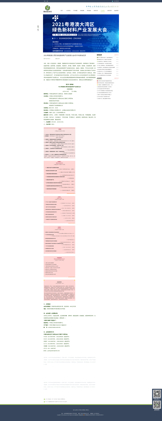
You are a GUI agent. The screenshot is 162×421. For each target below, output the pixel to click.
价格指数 (82, 10)
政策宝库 (96, 10)
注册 (47, 1)
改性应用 (109, 10)
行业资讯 (68, 10)
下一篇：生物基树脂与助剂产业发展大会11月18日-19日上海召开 (56, 401)
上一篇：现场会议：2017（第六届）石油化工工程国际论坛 (55, 399)
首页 (62, 10)
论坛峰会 (103, 10)
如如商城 (116, 10)
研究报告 (89, 10)
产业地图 (75, 10)
